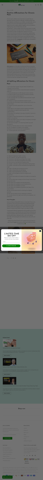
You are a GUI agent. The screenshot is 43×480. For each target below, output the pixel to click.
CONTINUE (11, 246)
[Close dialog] (40, 231)
